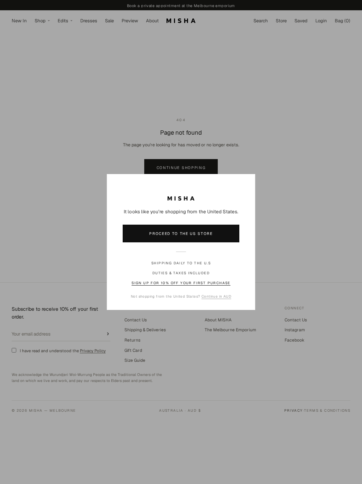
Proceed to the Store (181, 233)
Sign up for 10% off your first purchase (181, 283)
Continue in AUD (216, 296)
